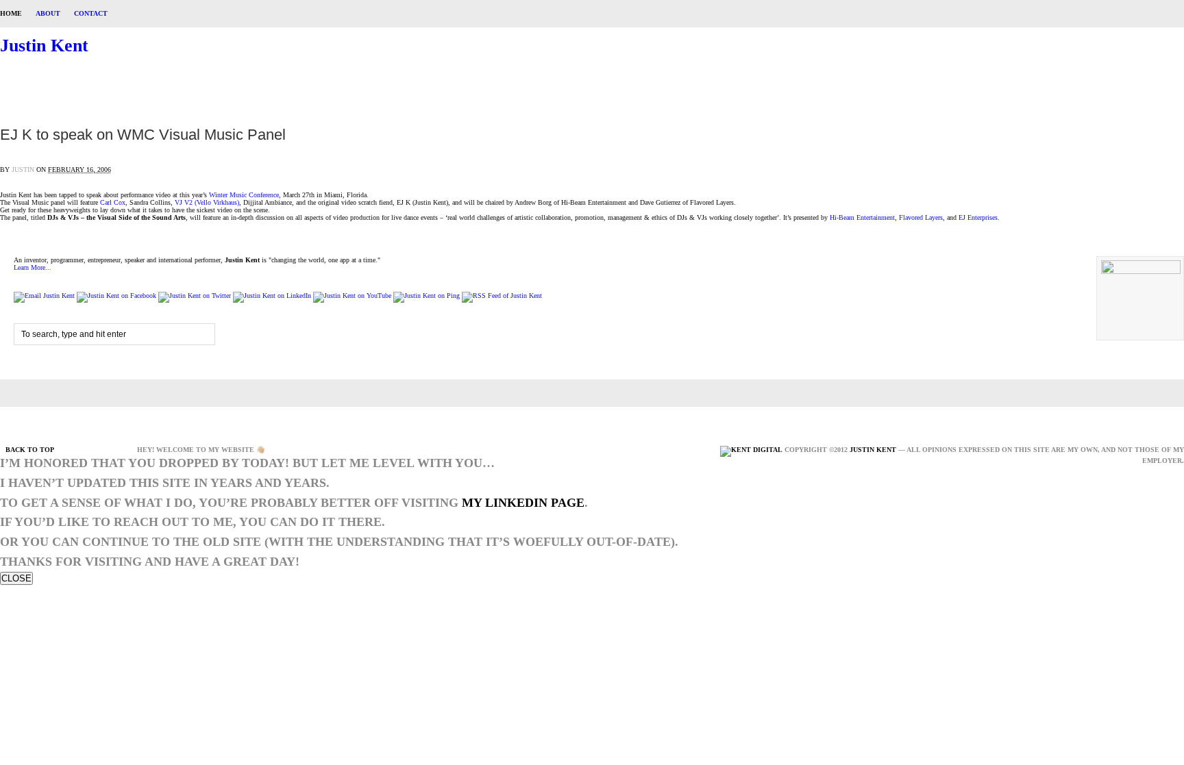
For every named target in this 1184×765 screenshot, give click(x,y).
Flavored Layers (921, 217)
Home (11, 13)
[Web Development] (751, 449)
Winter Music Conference (244, 195)
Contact (91, 13)
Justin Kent (44, 45)
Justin (23, 169)
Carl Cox (112, 202)
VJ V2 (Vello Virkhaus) (207, 202)
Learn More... (32, 267)
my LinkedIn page (523, 503)
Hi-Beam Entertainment (862, 217)
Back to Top (29, 449)
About (48, 13)
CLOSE (16, 578)
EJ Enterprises (978, 217)
